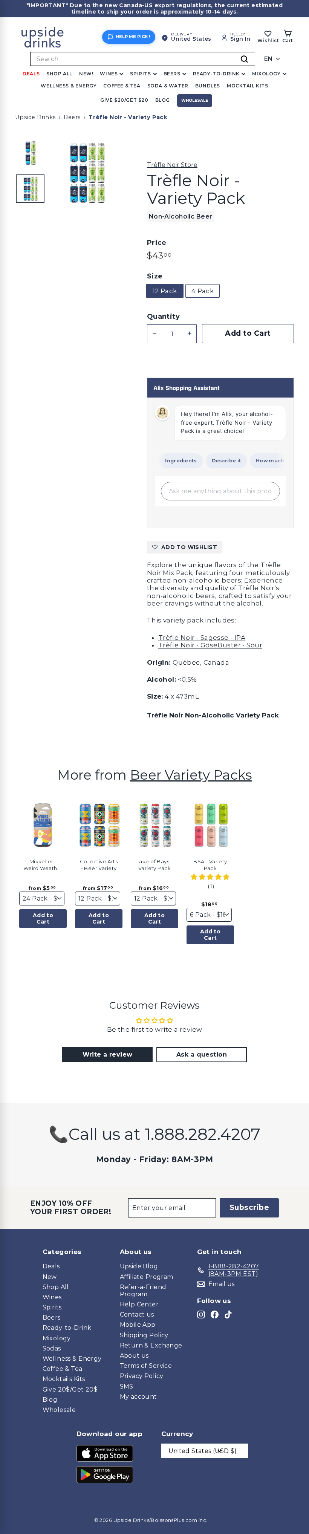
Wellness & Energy (68, 86)
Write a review (108, 1054)
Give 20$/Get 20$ (70, 1389)
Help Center (139, 1304)
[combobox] (142, 59)
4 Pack (202, 291)
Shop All (59, 73)
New (50, 1276)
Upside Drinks (35, 117)
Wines (109, 73)
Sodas (52, 1348)
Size (155, 276)
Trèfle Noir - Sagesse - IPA (201, 637)
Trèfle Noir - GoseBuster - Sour (210, 645)
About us (134, 1355)
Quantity (163, 317)
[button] (68, 822)
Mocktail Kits (247, 86)
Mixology (266, 73)
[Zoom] (86, 173)
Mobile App (138, 1324)
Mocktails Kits (64, 1379)
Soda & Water (167, 86)
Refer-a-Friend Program (143, 1290)
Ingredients (173, 460)
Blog (162, 100)
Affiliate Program (146, 1276)
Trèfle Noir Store (172, 164)
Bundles (207, 86)
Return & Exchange (151, 1345)
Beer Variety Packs (191, 775)
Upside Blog (139, 1266)
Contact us (137, 1314)
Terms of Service (146, 1365)
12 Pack (165, 291)
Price (157, 243)
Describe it (218, 460)
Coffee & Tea (121, 86)
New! (86, 73)
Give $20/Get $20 (124, 100)
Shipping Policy (144, 1335)
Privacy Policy (142, 1376)
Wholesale (194, 100)
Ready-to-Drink (216, 73)
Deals (31, 73)
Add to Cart (43, 918)
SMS (126, 1386)
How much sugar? (273, 460)
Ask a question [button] (201, 1054)
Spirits (140, 73)
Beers (172, 73)
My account (138, 1396)
